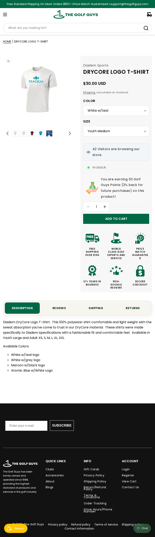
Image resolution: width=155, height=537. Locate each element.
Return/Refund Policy (95, 488)
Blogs (49, 487)
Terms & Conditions (92, 496)
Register (128, 475)
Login (126, 469)
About (50, 481)
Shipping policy (132, 524)
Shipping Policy (95, 481)
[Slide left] (7, 133)
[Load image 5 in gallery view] (49, 133)
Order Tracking (95, 503)
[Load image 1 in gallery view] (15, 133)
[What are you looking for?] (145, 28)
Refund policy (80, 524)
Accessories (55, 475)
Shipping (89, 92)
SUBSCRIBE (62, 425)
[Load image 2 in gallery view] (24, 133)
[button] (5, 14)
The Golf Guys (34, 524)
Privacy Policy (94, 475)
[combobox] (77, 28)
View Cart (129, 481)
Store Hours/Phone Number (98, 510)
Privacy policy (57, 524)
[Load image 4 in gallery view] (41, 133)
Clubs (50, 469)
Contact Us (130, 487)
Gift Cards (91, 469)
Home (7, 41)
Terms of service (106, 524)
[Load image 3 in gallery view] (32, 133)
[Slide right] (69, 133)
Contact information (79, 529)
